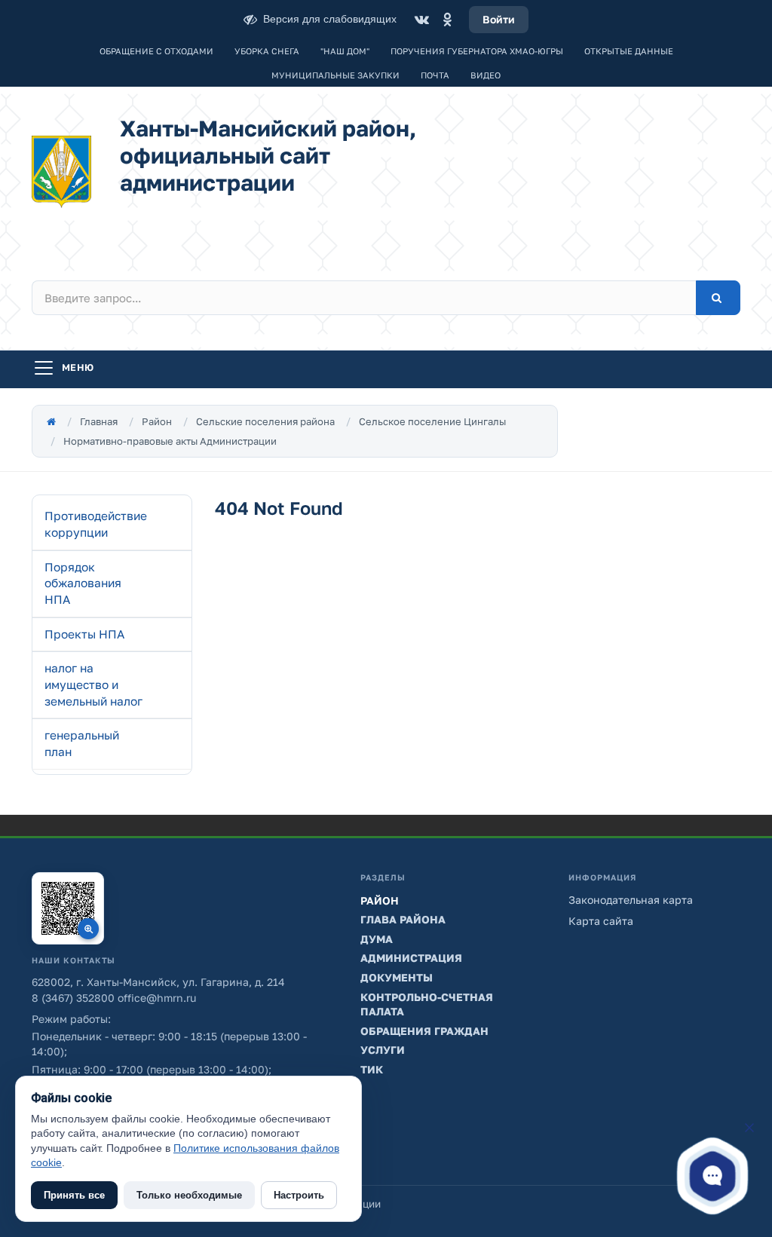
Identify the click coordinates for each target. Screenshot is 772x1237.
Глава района (403, 919)
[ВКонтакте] (421, 19)
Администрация (411, 957)
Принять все (74, 1195)
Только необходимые (189, 1195)
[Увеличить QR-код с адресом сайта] (68, 908)
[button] (712, 1176)
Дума (376, 938)
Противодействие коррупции (95, 524)
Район (157, 421)
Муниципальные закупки (335, 75)
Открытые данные (628, 51)
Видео (485, 75)
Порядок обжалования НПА (82, 583)
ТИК (371, 1069)
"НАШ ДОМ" (344, 51)
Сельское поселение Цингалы (432, 421)
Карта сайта (600, 920)
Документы (396, 977)
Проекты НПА (84, 634)
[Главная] (51, 421)
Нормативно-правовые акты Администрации (170, 441)
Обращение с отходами (156, 51)
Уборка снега (266, 51)
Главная (99, 421)
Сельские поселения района (265, 421)
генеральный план (81, 743)
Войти (498, 19)
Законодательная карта (630, 899)
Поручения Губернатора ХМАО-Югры (477, 51)
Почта (435, 75)
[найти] (718, 297)
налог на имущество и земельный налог (93, 684)
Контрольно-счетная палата (426, 1004)
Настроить (299, 1195)
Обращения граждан (424, 1030)
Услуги (382, 1049)
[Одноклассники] (447, 19)
